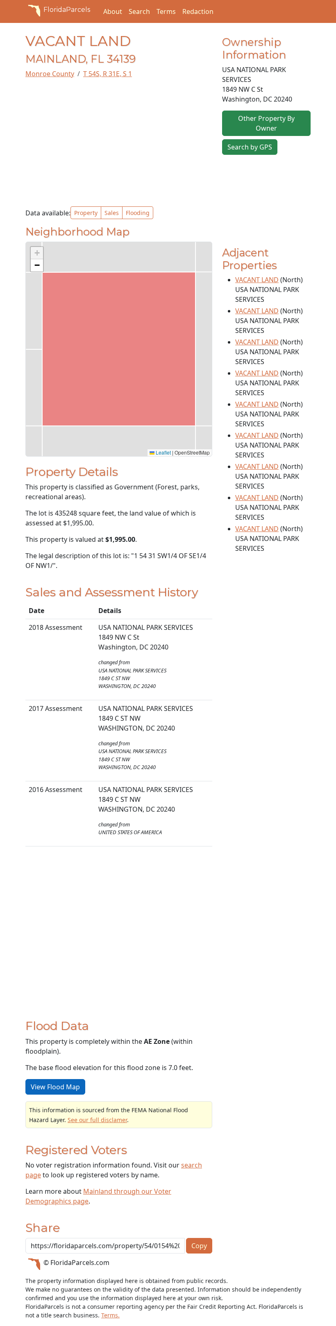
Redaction (197, 11)
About (112, 11)
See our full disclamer (97, 1120)
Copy (199, 1245)
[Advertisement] (118, 142)
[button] (37, 253)
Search (139, 11)
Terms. (110, 1315)
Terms (166, 11)
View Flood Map (55, 1086)
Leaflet (162, 452)
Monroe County (49, 73)
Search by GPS (249, 147)
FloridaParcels (66, 10)
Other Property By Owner (266, 123)
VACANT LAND (257, 279)
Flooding (138, 213)
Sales (111, 213)
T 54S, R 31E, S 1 (107, 73)
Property (86, 213)
